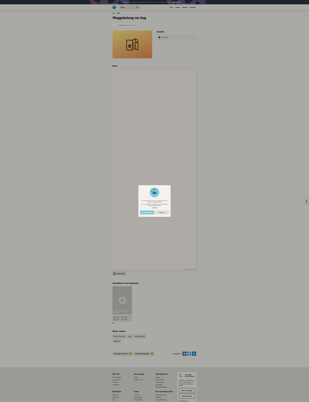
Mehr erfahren (154, 207)
